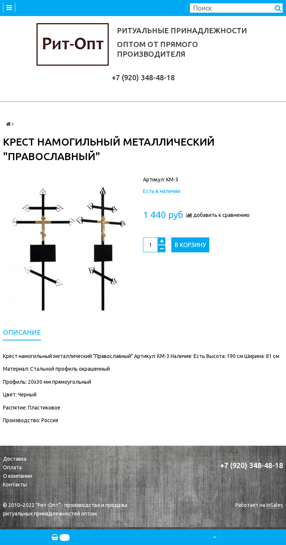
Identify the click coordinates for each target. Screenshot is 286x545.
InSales (274, 505)
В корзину (190, 245)
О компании (17, 476)
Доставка (14, 459)
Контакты (15, 485)
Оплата (12, 467)
